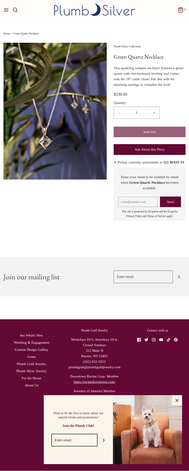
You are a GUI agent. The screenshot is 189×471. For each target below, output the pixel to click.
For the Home (31, 378)
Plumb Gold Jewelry (31, 364)
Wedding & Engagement (31, 342)
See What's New (31, 335)
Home (6, 33)
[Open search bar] (16, 10)
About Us (31, 385)
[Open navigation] (6, 10)
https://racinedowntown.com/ (94, 382)
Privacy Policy (134, 216)
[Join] (179, 277)
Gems (31, 357)
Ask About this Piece (150, 149)
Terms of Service (157, 216)
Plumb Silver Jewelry (31, 371)
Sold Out (149, 132)
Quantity (120, 103)
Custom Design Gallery (31, 349)
